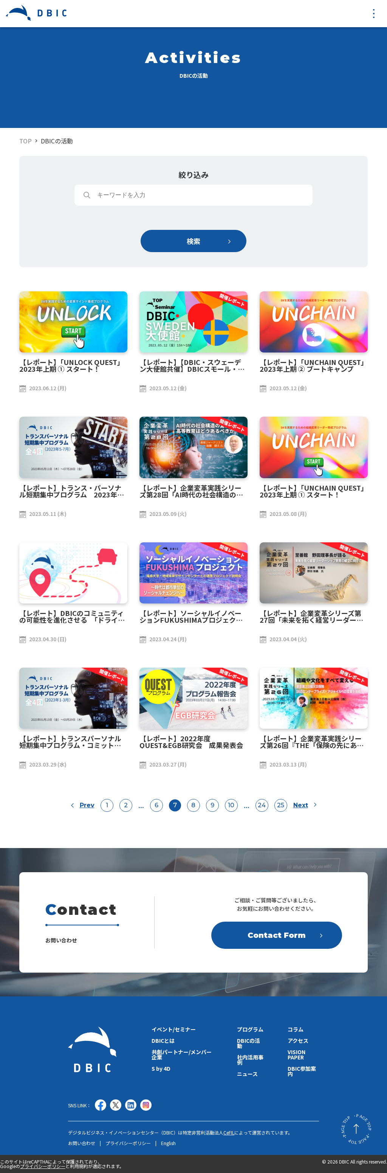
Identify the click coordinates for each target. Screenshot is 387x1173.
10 (231, 805)
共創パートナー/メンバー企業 (182, 1054)
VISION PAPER (296, 1054)
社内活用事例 (250, 1059)
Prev (87, 805)
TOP (25, 141)
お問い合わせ (81, 1143)
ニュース (247, 1073)
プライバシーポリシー (128, 1143)
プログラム (250, 1029)
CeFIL (228, 1132)
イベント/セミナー (174, 1029)
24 (262, 805)
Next (300, 805)
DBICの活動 (57, 141)
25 (280, 805)
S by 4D (161, 1068)
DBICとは (163, 1040)
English (168, 1143)
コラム (295, 1029)
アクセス (298, 1040)
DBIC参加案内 (302, 1071)
